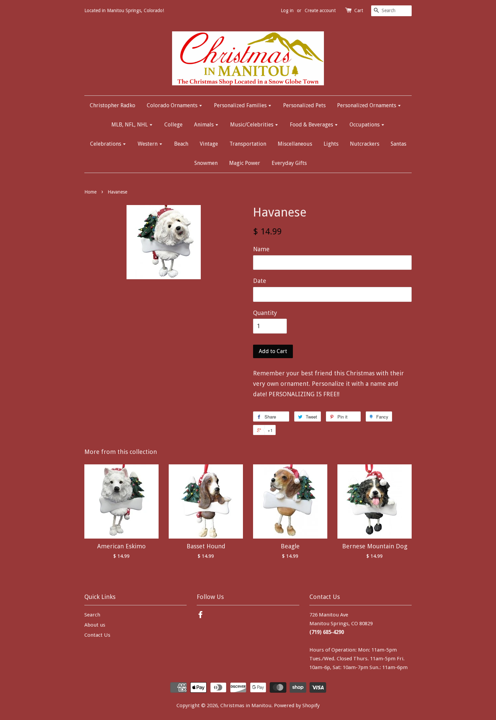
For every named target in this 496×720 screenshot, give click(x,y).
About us (94, 625)
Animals (204, 124)
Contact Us (97, 635)
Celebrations (106, 144)
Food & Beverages (312, 124)
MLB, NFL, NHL (130, 124)
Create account (320, 10)
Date (259, 280)
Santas (398, 144)
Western (148, 144)
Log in (287, 10)
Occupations (365, 124)
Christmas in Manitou (245, 705)
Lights (331, 144)
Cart (358, 10)
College (173, 124)
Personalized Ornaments (367, 105)
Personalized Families (241, 105)
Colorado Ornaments (173, 105)
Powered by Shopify (297, 705)
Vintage (209, 144)
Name (261, 249)
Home (90, 192)
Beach (181, 144)
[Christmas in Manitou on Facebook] (200, 616)
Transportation (247, 144)
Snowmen (206, 163)
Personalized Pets (304, 105)
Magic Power (244, 163)
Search (92, 615)
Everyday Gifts (289, 163)
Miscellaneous (295, 144)
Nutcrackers (364, 144)
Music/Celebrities (252, 124)
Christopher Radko (112, 105)
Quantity (265, 312)
